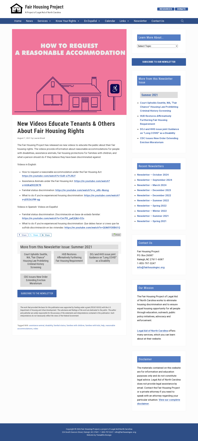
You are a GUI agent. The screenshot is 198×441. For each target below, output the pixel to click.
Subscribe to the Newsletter (37, 293)
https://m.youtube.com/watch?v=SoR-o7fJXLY (49, 175)
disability (49, 325)
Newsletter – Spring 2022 (152, 205)
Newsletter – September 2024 (154, 179)
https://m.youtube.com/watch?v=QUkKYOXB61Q (92, 227)
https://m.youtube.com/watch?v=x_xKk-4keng (82, 190)
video (35, 328)
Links (123, 20)
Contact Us (157, 20)
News (29, 20)
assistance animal (36, 325)
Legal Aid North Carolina (121, 429)
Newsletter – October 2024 (153, 174)
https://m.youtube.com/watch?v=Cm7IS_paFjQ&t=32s (53, 218)
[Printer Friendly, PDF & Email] (116, 235)
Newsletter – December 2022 (154, 195)
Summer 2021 (149, 95)
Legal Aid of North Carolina (152, 330)
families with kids (92, 325)
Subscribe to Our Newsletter (158, 61)
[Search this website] (182, 21)
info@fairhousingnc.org (151, 267)
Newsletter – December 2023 (154, 190)
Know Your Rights (66, 20)
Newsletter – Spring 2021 (152, 221)
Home (17, 20)
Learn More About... (151, 37)
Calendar (110, 20)
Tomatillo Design (103, 435)
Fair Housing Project (44, 7)
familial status (60, 325)
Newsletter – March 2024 (151, 185)
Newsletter (140, 20)
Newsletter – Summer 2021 (153, 215)
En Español (90, 20)
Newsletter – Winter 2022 (152, 210)
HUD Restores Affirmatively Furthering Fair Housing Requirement (155, 119)
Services (43, 20)
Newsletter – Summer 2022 (153, 200)
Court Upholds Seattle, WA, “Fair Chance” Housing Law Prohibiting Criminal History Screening (159, 106)
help (103, 325)
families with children (76, 325)
